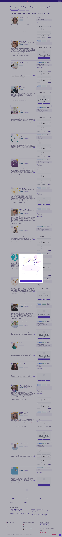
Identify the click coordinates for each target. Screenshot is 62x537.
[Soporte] (60, 535)
